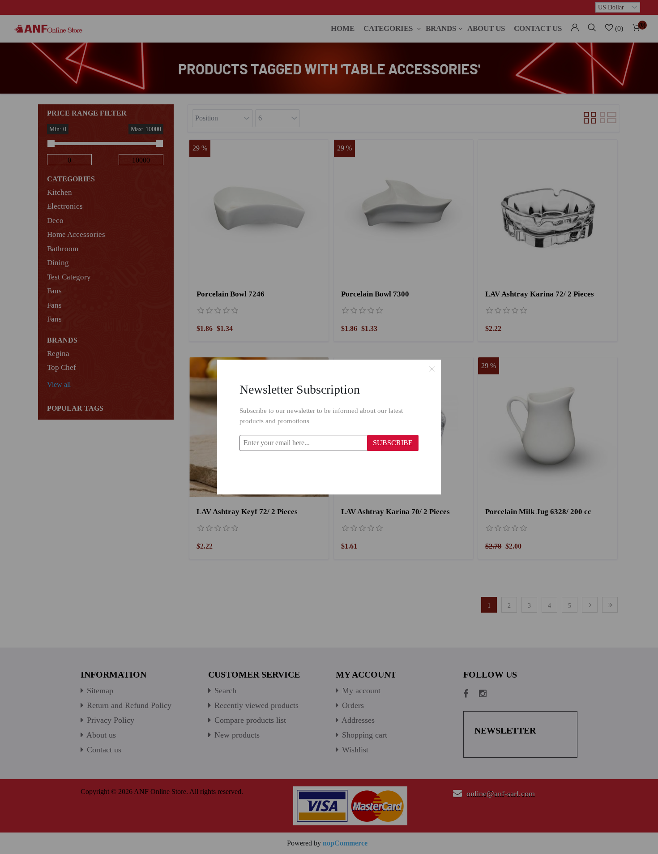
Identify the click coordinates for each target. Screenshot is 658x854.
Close (432, 369)
